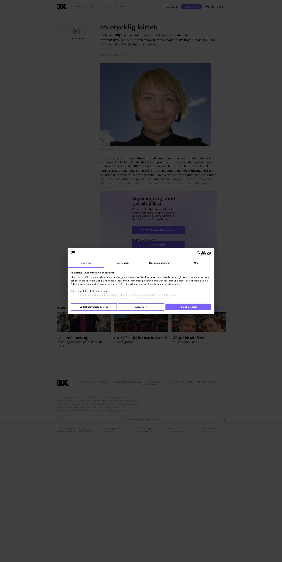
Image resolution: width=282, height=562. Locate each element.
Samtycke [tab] (86, 263)
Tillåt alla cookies (188, 307)
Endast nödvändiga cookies (94, 307)
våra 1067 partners (88, 277)
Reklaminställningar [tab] (159, 263)
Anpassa (139, 307)
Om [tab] (196, 263)
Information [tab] (123, 263)
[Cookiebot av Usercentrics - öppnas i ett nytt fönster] (197, 253)
